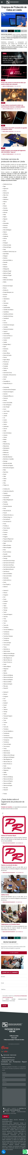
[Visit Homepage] (12, 2)
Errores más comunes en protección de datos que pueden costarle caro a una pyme (13, 83)
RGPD (3, 80)
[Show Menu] (2, 2)
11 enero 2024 (19, 902)
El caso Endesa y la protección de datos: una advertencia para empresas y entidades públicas (13, 106)
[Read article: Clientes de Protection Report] (14, 825)
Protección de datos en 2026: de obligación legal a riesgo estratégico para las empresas (13, 58)
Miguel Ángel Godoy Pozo (9, 62)
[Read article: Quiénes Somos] (14, 884)
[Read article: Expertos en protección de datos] (14, 854)
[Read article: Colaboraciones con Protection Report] (14, 914)
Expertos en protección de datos (9, 865)
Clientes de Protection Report (8, 835)
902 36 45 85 (6, 1055)
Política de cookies (14, 1035)
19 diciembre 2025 (20, 872)
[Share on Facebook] (4, 31)
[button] (24, 1152)
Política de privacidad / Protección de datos (14, 1039)
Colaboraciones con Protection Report (10, 924)
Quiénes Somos (5, 895)
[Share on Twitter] (11, 31)
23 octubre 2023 (19, 931)
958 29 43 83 (13, 1055)
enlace (23, 1147)
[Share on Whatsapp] (17, 31)
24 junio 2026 (19, 62)
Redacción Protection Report (9, 872)
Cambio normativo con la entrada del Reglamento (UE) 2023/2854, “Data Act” (13, 151)
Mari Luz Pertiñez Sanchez (8, 86)
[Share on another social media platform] (24, 31)
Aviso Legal (14, 1037)
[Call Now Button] (3, 1152)
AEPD (4, 53)
